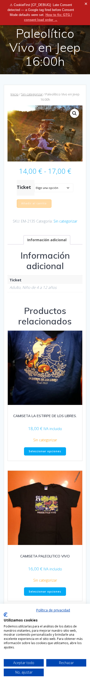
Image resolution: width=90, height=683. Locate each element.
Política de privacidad (53, 610)
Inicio (14, 94)
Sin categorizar (32, 94)
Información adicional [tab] (46, 239)
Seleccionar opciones (45, 451)
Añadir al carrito (34, 203)
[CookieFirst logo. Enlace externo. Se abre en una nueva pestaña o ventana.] (6, 614)
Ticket (24, 187)
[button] (74, 113)
